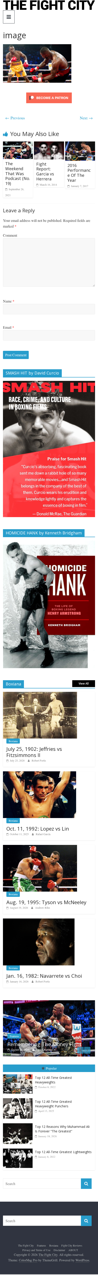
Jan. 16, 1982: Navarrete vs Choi (44, 975)
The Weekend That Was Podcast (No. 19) (17, 173)
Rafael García (43, 834)
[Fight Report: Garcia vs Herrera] (49, 144)
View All (84, 683)
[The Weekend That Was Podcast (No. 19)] (18, 144)
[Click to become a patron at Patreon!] (49, 93)
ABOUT (73, 1250)
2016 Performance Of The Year (79, 173)
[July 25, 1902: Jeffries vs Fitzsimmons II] (40, 694)
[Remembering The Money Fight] (49, 1003)
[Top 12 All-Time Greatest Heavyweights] (19, 1074)
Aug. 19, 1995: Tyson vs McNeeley (46, 902)
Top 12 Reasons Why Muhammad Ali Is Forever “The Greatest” (62, 1128)
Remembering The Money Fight (45, 1044)
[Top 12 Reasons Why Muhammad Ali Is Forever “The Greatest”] (19, 1123)
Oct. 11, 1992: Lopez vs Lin (37, 828)
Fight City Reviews (71, 1245)
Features (14, 1036)
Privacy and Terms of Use (36, 1250)
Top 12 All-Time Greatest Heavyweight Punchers (53, 1103)
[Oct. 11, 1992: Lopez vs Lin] (39, 774)
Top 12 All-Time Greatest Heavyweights (53, 1079)
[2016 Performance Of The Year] (80, 144)
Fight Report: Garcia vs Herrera (45, 171)
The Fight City (26, 1245)
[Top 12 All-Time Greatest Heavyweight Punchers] (19, 1098)
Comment (10, 235)
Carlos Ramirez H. (46, 1049)
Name (8, 301)
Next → (86, 118)
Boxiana (13, 741)
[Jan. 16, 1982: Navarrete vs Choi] (39, 921)
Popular (51, 1068)
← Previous (15, 118)
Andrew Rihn (42, 907)
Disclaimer (59, 1250)
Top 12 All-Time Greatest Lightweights (63, 1152)
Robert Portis (39, 760)
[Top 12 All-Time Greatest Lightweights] (19, 1149)
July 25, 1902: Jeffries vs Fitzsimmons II (34, 751)
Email (8, 327)
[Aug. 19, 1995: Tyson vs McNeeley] (40, 847)
